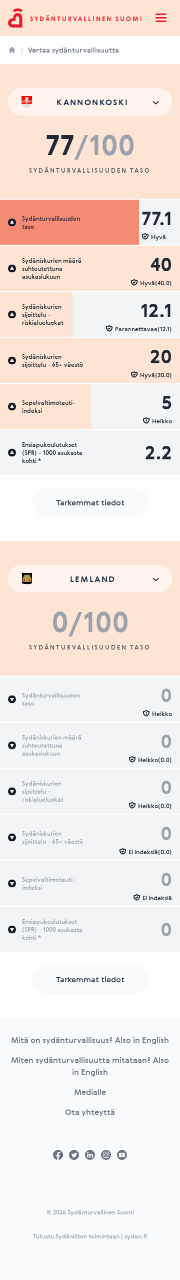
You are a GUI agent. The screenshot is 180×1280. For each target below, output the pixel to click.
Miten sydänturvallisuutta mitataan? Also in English (90, 1065)
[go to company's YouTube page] (122, 1155)
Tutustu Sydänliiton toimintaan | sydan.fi (90, 1236)
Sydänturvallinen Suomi (87, 19)
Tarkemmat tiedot (90, 502)
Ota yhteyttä (90, 1111)
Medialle (90, 1091)
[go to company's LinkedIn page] (90, 1155)
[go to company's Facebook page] (58, 1155)
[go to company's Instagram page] (106, 1155)
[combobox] (90, 102)
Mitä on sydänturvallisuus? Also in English (90, 1039)
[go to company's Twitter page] (74, 1155)
